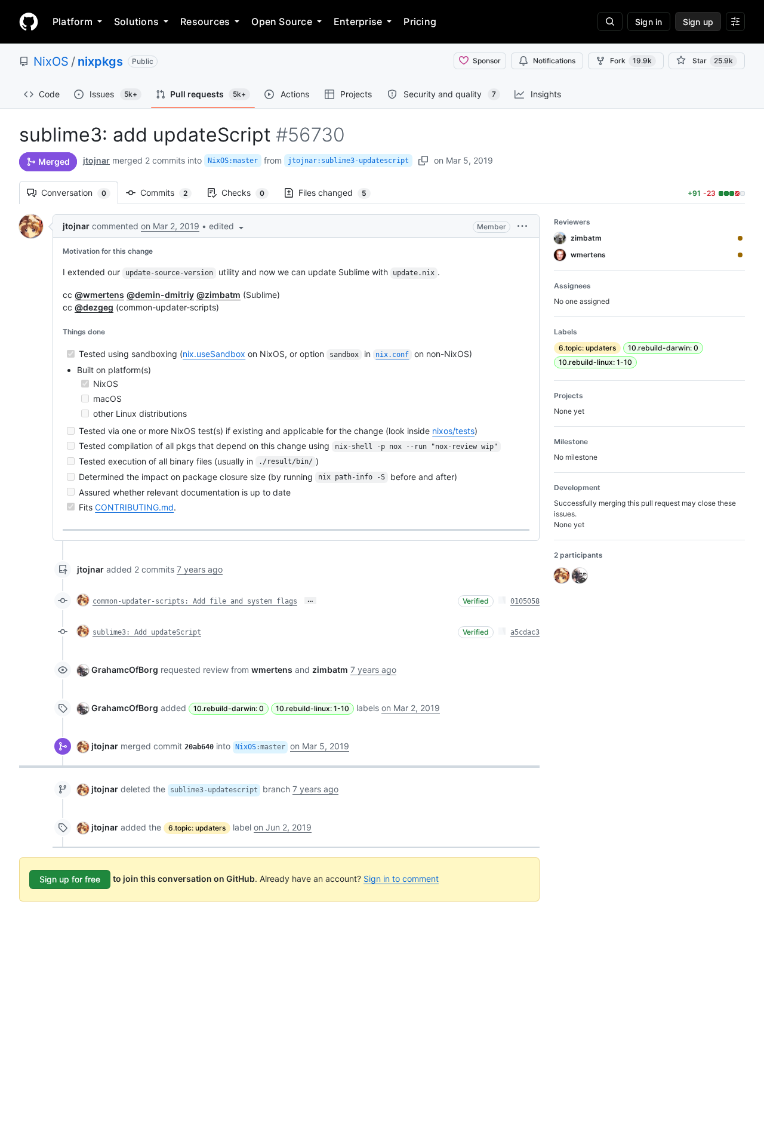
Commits (169, 192)
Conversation (79, 192)
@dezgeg (94, 307)
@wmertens (99, 295)
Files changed (338, 192)
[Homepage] (28, 21)
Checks (248, 192)
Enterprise (358, 21)
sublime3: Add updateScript (147, 632)
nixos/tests (453, 431)
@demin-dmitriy (160, 295)
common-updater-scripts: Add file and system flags (195, 601)
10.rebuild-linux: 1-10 (312, 708)
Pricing (419, 21)
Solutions (136, 21)
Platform (73, 21)
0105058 (525, 601)
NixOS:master (233, 160)
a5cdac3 (525, 632)
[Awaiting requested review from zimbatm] (740, 238)
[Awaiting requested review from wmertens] (740, 255)
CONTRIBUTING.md (134, 507)
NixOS (51, 61)
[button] (227, 226)
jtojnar (96, 160)
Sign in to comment (401, 878)
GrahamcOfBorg (124, 670)
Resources (205, 21)
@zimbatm (218, 295)
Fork (631, 60)
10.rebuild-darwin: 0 (228, 708)
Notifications (554, 60)
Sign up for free (69, 879)
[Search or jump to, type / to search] (610, 21)
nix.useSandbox (214, 354)
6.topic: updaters (197, 827)
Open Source (281, 21)
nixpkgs (100, 61)
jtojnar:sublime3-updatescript (348, 160)
